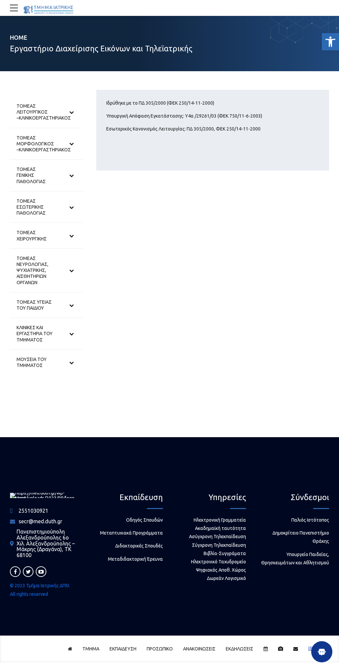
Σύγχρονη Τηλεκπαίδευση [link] (219, 545)
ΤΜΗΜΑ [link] (90, 648)
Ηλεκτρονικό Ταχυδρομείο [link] (218, 561)
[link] (330, 41)
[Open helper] (321, 651)
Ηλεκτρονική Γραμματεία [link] (220, 520)
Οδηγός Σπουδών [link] (144, 520)
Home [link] (18, 37)
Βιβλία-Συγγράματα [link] (225, 553)
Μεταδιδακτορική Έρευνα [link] (135, 559)
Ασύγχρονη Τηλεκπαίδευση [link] (217, 536)
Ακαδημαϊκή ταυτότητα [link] (220, 528)
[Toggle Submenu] (71, 112)
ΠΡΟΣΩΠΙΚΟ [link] (160, 648)
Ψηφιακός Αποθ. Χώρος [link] (221, 570)
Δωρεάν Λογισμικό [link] (226, 578)
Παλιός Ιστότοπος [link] (310, 520)
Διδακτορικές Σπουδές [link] (139, 545)
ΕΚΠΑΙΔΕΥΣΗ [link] (123, 648)
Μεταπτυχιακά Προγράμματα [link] (131, 533)
